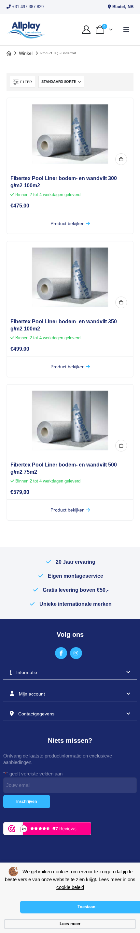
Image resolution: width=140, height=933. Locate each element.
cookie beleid (70, 887)
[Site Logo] (26, 29)
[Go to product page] (70, 134)
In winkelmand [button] (121, 159)
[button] (126, 29)
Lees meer (70, 923)
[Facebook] (61, 653)
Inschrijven (26, 801)
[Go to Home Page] (9, 53)
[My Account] (86, 29)
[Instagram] (76, 653)
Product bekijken (68, 223)
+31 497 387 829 (27, 6)
